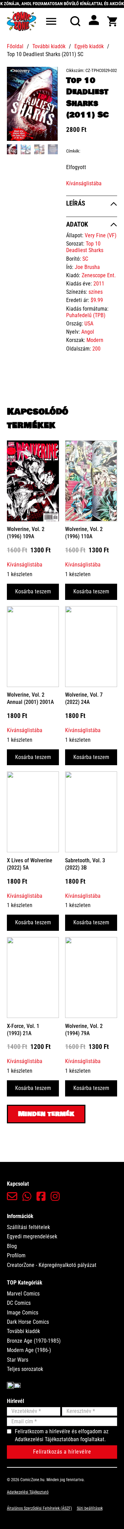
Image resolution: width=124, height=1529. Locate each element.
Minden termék (46, 1114)
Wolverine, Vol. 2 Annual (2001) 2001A (30, 698)
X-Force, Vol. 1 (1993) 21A (23, 1030)
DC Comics (19, 1303)
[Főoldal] (21, 21)
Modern (94, 340)
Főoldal (15, 46)
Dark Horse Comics (28, 1322)
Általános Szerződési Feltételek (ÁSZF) (39, 1508)
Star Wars (17, 1359)
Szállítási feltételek (28, 1227)
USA (88, 323)
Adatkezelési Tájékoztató (28, 1492)
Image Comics (22, 1312)
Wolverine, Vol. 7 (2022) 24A (84, 698)
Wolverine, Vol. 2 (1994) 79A (84, 1030)
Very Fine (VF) (100, 235)
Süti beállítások (90, 1508)
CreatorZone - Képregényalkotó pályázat (51, 1265)
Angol (87, 332)
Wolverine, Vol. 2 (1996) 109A (25, 533)
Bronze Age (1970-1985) (34, 1341)
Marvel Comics (23, 1293)
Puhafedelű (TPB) (85, 315)
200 (96, 348)
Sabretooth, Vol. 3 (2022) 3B (85, 864)
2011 (98, 283)
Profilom (16, 1255)
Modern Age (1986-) (29, 1350)
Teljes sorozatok (25, 1369)
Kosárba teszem (33, 591)
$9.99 (97, 300)
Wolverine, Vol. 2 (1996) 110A (84, 533)
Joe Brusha (87, 267)
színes (96, 292)
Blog (12, 1246)
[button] (48, 76)
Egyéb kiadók (89, 46)
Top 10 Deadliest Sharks (84, 246)
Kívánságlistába (84, 183)
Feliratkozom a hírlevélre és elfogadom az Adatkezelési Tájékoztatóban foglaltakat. (61, 1435)
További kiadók (48, 46)
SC (85, 259)
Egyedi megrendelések (32, 1236)
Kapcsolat (18, 1183)
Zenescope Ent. (99, 275)
